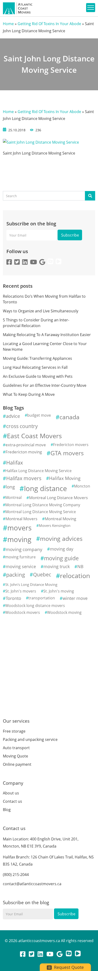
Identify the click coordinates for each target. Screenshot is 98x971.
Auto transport (16, 747)
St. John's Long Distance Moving (31, 584)
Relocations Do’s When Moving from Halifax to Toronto (44, 299)
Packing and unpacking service (30, 739)
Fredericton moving (23, 452)
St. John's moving (58, 591)
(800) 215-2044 (16, 874)
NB (80, 566)
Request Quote (68, 967)
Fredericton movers (70, 444)
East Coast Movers (34, 435)
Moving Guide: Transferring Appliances (37, 358)
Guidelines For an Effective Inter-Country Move (44, 385)
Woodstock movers (22, 612)
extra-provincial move (25, 444)
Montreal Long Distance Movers (58, 497)
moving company (24, 549)
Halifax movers (23, 478)
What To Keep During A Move (29, 394)
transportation (41, 598)
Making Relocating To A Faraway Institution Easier (47, 334)
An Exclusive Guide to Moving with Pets (38, 376)
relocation (75, 575)
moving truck (57, 566)
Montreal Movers (21, 518)
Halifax (14, 462)
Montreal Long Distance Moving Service (40, 511)
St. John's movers (20, 591)
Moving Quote (15, 756)
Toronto (13, 598)
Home (8, 23)
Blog (7, 809)
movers (19, 528)
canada (69, 417)
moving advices (61, 538)
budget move (39, 415)
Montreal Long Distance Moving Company (42, 504)
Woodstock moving (64, 612)
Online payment (17, 764)
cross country (22, 426)
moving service (21, 566)
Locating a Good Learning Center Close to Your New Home (45, 346)
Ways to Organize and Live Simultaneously (40, 311)
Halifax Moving (64, 478)
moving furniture (20, 557)
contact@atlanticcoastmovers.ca (32, 883)
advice (13, 416)
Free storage (14, 731)
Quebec (42, 574)
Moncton (82, 486)
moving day (61, 549)
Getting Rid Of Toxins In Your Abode (49, 23)
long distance (45, 488)
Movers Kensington (54, 525)
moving (19, 539)
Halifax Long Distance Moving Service (38, 470)
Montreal (13, 497)
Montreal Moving (60, 518)
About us (11, 793)
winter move (75, 598)
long (10, 486)
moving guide (61, 558)
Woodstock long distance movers (35, 605)
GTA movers (67, 453)
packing (15, 574)
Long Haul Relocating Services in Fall (35, 367)
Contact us (12, 801)
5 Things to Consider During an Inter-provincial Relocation (36, 322)
